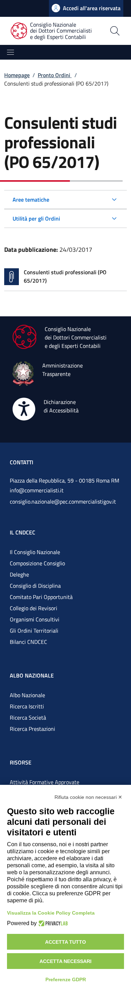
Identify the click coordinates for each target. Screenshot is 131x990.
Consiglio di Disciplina (35, 585)
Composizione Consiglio (37, 563)
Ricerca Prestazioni (32, 729)
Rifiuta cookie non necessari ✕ (88, 797)
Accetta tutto (65, 942)
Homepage (17, 75)
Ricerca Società (28, 717)
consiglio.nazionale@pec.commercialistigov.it (63, 501)
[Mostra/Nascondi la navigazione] (10, 52)
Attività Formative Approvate (44, 782)
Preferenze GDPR (65, 979)
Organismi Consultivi (34, 619)
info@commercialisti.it (37, 490)
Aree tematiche (31, 199)
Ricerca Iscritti (27, 706)
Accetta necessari (65, 961)
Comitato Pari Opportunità (41, 597)
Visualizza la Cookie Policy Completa (51, 913)
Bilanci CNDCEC (28, 642)
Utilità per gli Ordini (36, 218)
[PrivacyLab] (52, 923)
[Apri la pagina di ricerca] (115, 30)
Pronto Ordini (55, 75)
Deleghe (19, 574)
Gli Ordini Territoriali (34, 630)
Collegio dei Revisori (33, 608)
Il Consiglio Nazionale (35, 552)
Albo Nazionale (27, 695)
